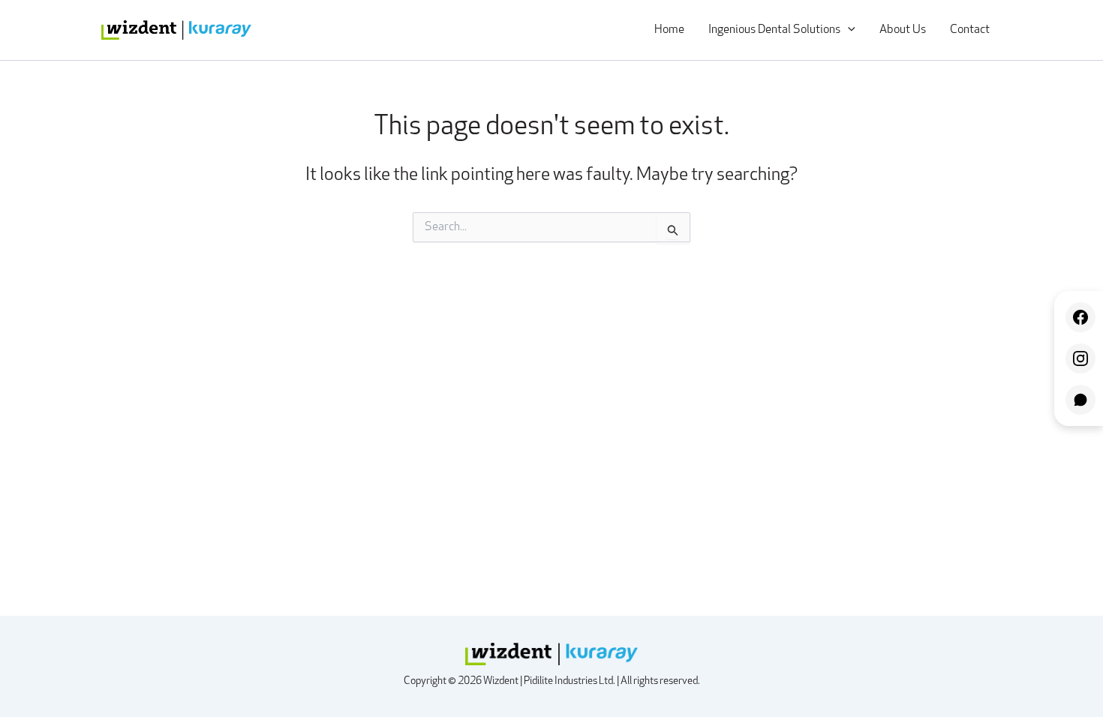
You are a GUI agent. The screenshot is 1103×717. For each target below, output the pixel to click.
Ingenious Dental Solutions (774, 30)
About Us (902, 30)
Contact (970, 30)
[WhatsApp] (1080, 400)
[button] (847, 30)
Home (669, 30)
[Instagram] (1080, 359)
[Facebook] (1080, 317)
